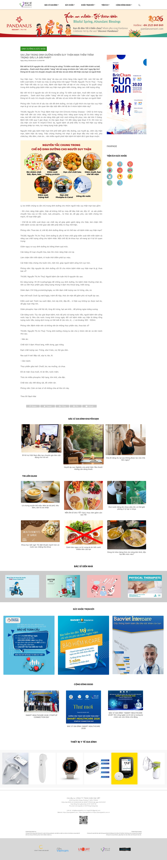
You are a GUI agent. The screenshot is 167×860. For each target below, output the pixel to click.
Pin (76, 406)
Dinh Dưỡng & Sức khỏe (34, 48)
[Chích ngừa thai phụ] (120, 170)
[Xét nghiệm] (120, 182)
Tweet (49, 406)
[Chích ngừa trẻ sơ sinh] (130, 170)
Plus (64, 406)
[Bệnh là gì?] (110, 182)
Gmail (90, 406)
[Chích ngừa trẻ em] (110, 176)
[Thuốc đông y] (130, 176)
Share (33, 406)
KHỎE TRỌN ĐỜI (87, 5)
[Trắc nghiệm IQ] (110, 170)
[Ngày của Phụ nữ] (130, 163)
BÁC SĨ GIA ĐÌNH (51, 5)
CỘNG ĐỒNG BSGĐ (123, 5)
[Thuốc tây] (120, 176)
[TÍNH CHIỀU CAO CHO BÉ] (110, 163)
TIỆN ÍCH (104, 5)
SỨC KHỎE (69, 5)
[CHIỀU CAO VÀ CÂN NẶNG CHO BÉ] (120, 163)
